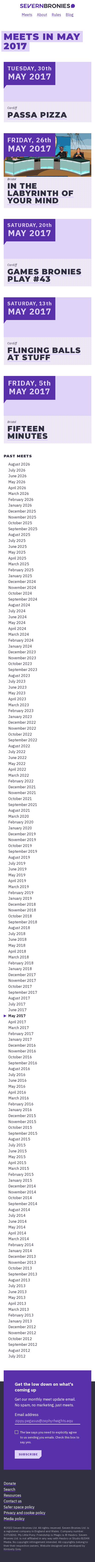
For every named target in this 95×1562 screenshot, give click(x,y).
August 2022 (19, 746)
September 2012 (22, 1344)
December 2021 (22, 787)
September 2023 (22, 669)
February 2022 (21, 781)
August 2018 (19, 927)
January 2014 (20, 1250)
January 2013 (20, 1321)
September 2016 (22, 1063)
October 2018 (20, 916)
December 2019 (22, 834)
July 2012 (17, 1356)
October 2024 (20, 593)
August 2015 (19, 1139)
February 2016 (21, 1104)
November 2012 (22, 1332)
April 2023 (17, 699)
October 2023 (20, 663)
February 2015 (21, 1174)
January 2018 (20, 968)
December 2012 (22, 1327)
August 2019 (19, 857)
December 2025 (22, 511)
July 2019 (17, 863)
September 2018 (22, 922)
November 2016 (22, 1051)
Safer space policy (19, 1507)
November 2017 (22, 980)
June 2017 (17, 1009)
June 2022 (17, 757)
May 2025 (17, 552)
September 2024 (22, 599)
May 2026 (17, 482)
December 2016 (22, 1045)
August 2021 (19, 810)
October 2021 (20, 798)
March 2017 (18, 1027)
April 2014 (17, 1233)
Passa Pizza (37, 114)
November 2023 (22, 658)
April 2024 (17, 628)
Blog (70, 14)
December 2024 (22, 581)
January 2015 (20, 1180)
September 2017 (22, 992)
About (42, 14)
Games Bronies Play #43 (44, 275)
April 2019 (17, 880)
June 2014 (17, 1221)
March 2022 (18, 775)
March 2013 (18, 1309)
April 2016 (17, 1092)
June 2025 (17, 546)
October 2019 (20, 845)
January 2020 (20, 828)
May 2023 (17, 693)
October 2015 (20, 1127)
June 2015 (17, 1151)
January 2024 (20, 646)
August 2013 (19, 1280)
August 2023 (19, 675)
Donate (10, 1483)
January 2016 (20, 1109)
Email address (27, 1414)
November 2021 (22, 792)
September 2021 (22, 804)
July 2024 (17, 611)
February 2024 (21, 640)
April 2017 (17, 1022)
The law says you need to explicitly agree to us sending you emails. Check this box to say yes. (49, 1437)
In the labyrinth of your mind (40, 193)
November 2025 (22, 517)
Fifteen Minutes (27, 432)
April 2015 (17, 1162)
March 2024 (18, 634)
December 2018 (22, 904)
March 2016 (18, 1098)
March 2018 (18, 957)
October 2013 (20, 1268)
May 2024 (17, 622)
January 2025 (20, 576)
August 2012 (19, 1350)
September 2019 (22, 851)
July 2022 (17, 751)
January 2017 (20, 1039)
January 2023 (20, 716)
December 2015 (22, 1115)
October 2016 (20, 1057)
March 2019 (18, 886)
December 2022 (22, 722)
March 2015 (18, 1168)
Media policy (14, 1518)
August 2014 (19, 1209)
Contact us (13, 1501)
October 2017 (20, 986)
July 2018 (17, 933)
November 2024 (22, 587)
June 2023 (17, 687)
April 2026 (17, 488)
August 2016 (19, 1068)
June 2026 (17, 476)
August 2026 (19, 464)
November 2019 (22, 839)
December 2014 (22, 1186)
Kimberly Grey (12, 1549)
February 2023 (21, 710)
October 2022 (20, 734)
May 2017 (17, 1015)
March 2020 (18, 816)
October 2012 (20, 1338)
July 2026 (17, 470)
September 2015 (22, 1133)
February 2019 (21, 892)
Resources (12, 1495)
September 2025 (22, 529)
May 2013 (17, 1297)
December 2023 (22, 652)
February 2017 (21, 1033)
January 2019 (20, 898)
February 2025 (21, 570)
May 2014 (17, 1227)
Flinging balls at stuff (44, 354)
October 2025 (20, 523)
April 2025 (17, 558)
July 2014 (17, 1215)
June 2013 (17, 1291)
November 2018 (22, 910)
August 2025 (19, 534)
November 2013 (22, 1262)
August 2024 (19, 605)
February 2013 (21, 1315)
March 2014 (18, 1238)
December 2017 (22, 974)
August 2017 (19, 998)
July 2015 (17, 1145)
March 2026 (18, 493)
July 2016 (17, 1074)
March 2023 (18, 705)
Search (9, 1489)
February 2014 (21, 1244)
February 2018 (21, 963)
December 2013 (22, 1256)
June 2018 (17, 939)
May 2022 (17, 763)
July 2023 (17, 681)
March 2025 (18, 564)
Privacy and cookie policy (24, 1512)
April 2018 (17, 951)
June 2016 (17, 1080)
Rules (56, 14)
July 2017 (17, 1004)
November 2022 (22, 728)
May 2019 (17, 875)
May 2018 (17, 945)
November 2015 (22, 1121)
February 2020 (21, 822)
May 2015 (17, 1156)
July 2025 (17, 540)
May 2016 (17, 1086)
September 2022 (22, 740)
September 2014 (22, 1203)
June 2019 (17, 869)
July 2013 (17, 1285)
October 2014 (20, 1197)
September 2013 (22, 1274)
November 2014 (22, 1192)
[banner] (47, 6)
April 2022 (17, 769)
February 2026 (21, 499)
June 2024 (17, 617)
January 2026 (20, 505)
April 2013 (17, 1303)
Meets (27, 14)
